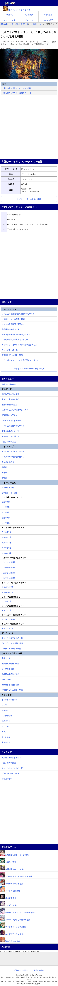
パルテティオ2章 (8, 567)
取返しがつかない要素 (10, 393)
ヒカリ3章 (6, 512)
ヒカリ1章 (6, 501)
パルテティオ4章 (8, 578)
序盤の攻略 (48, 14)
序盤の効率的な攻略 (9, 404)
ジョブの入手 (48, 20)
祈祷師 (4, 477)
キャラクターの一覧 (10, 349)
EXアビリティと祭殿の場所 (12, 643)
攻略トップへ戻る (9, 384)
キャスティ (6, 742)
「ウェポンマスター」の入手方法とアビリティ (20, 360)
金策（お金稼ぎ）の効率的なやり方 (16, 334)
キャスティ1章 (7, 628)
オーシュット (7, 736)
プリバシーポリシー (21, 970)
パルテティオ (7, 715)
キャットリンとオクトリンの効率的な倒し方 (19, 344)
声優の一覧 (6, 658)
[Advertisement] (29, 127)
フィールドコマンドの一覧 (12, 637)
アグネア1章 (6, 532)
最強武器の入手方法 (9, 415)
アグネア (5, 710)
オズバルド (6, 720)
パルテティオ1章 (8, 562)
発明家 (4, 467)
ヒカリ (4, 705)
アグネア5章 (6, 553)
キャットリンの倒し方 (10, 436)
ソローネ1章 (6, 601)
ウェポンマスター (9, 461)
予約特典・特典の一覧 (10, 329)
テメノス (5, 731)
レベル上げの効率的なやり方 (13, 425)
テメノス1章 (6, 610)
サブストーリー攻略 (9, 492)
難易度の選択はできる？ (11, 674)
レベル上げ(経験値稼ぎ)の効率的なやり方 (18, 313)
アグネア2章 (6, 537)
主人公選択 (29, 14)
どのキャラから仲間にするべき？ (15, 409)
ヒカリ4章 (6, 517)
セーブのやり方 (8, 668)
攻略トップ (10, 14)
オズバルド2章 (7, 592)
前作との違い (7, 679)
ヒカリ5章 (6, 523)
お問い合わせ (39, 970)
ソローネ (5, 726)
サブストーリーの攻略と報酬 (13, 319)
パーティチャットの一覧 (11, 648)
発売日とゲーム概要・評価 (12, 355)
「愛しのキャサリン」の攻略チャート (17, 92)
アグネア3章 (6, 542)
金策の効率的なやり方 (10, 431)
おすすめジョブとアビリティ (13, 451)
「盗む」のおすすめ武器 (11, 420)
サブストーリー (29, 20)
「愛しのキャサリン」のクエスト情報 (17, 88)
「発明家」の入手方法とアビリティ (16, 339)
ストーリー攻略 (9, 20)
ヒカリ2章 (6, 507)
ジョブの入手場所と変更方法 (13, 324)
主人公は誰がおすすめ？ (11, 399)
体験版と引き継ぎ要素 (10, 684)
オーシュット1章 (8, 619)
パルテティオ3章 (8, 572)
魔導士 (4, 472)
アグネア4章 (6, 547)
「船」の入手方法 (9, 441)
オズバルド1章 (7, 587)
